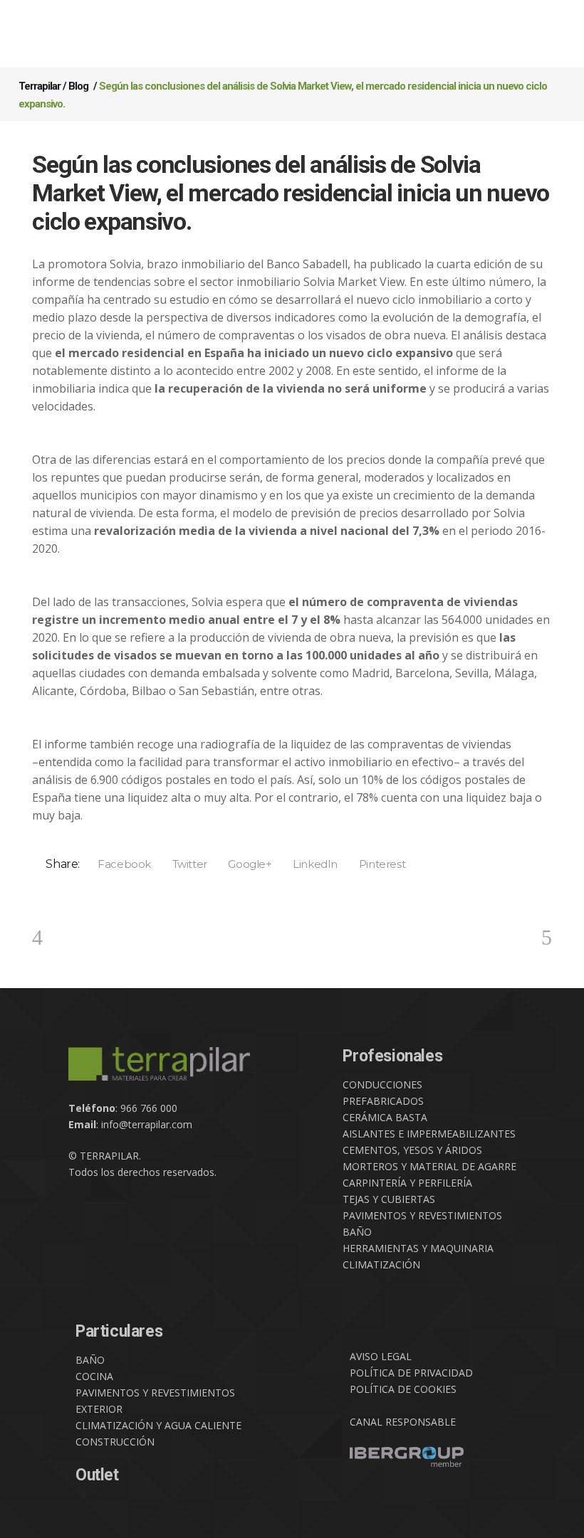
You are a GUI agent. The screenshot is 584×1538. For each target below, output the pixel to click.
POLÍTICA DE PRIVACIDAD (411, 1372)
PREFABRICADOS (383, 1101)
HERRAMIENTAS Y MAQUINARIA (418, 1248)
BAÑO (357, 1232)
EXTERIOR (98, 1409)
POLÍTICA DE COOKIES (403, 1389)
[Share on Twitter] (184, 863)
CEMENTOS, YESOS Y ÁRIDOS (412, 1150)
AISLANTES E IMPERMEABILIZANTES (429, 1133)
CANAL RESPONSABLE (403, 1421)
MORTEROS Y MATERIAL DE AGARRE (429, 1166)
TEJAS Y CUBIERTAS (389, 1199)
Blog (78, 86)
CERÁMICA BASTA (385, 1117)
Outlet (97, 1475)
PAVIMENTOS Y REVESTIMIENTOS (422, 1215)
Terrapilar (40, 86)
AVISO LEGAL (381, 1356)
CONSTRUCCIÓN (115, 1441)
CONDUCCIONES (382, 1084)
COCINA (94, 1376)
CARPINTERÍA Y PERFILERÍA (407, 1182)
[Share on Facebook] (119, 863)
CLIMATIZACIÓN (381, 1264)
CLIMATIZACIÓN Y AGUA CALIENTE (158, 1425)
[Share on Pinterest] (377, 863)
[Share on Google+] (245, 863)
